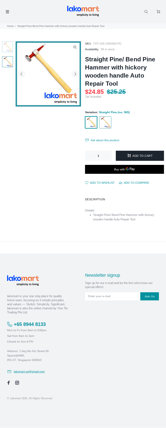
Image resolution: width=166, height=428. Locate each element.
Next (75, 74)
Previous (21, 74)
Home (10, 26)
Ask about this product (105, 140)
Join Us (150, 296)
